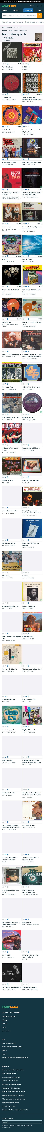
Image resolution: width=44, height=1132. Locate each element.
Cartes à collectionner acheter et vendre (15, 1110)
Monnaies (20, 22)
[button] (37, 6)
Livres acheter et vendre (10, 1081)
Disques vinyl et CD (7, 30)
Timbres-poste (6, 22)
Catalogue (28, 10)
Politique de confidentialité (24, 1125)
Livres (27, 22)
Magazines (33, 22)
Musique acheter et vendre (10, 1103)
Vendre (15, 10)
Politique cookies (6, 1127)
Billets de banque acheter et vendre (13, 1092)
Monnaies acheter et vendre (11, 1077)
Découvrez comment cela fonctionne (29, 1)
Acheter (4, 10)
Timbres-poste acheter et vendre (12, 1070)
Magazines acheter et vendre (11, 1084)
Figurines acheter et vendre (11, 1088)
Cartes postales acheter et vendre (13, 1095)
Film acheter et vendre (9, 1106)
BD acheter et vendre (9, 1073)
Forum (40, 10)
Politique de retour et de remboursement (15, 1058)
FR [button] (31, 6)
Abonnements (6, 1031)
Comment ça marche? (9, 1043)
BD (14, 22)
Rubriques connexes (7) (20, 30)
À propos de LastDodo (9, 1016)
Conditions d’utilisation (8, 1125)
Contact (4, 1050)
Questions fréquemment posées (12, 1047)
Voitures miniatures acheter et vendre (14, 1099)
